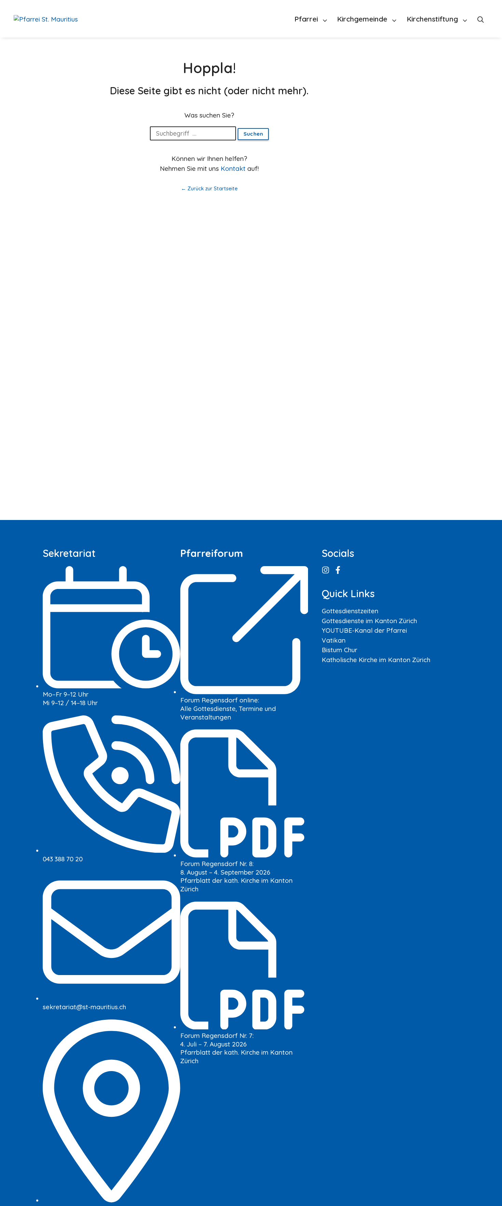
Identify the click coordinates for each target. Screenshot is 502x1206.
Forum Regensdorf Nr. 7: (217, 1035)
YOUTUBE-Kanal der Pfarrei (364, 630)
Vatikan (334, 640)
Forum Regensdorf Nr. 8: (217, 864)
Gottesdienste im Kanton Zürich (369, 621)
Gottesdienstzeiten (350, 611)
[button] (480, 19)
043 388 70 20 (63, 859)
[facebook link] (338, 570)
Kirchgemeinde (362, 18)
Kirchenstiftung (432, 18)
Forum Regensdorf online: (219, 700)
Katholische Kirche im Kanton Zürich (376, 660)
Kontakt (233, 168)
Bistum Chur (339, 650)
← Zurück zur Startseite (209, 188)
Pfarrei (306, 18)
